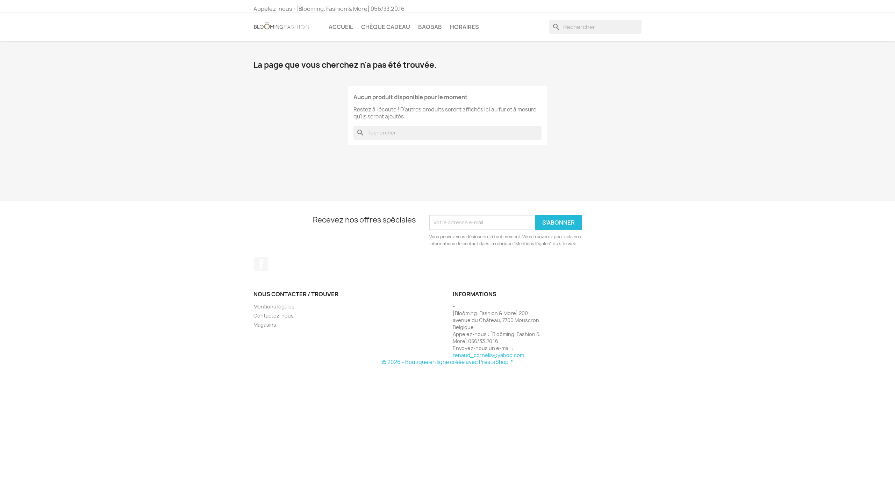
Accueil (341, 27)
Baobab (430, 27)
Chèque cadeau (385, 27)
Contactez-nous (273, 315)
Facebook (261, 264)
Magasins (264, 324)
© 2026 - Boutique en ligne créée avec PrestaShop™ (448, 362)
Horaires (464, 27)
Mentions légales (273, 306)
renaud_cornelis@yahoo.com (488, 355)
